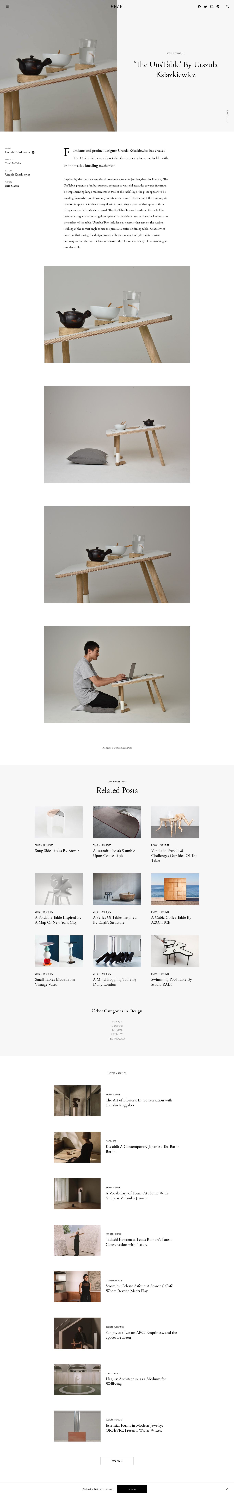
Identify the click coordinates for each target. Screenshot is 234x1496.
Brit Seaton (12, 186)
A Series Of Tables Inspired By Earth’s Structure (115, 920)
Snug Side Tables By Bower (57, 850)
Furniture (179, 53)
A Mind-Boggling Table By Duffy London (115, 982)
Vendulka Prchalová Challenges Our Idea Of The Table (174, 855)
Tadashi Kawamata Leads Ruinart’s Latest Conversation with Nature (138, 1242)
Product (116, 1034)
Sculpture (115, 1094)
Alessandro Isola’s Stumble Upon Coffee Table (114, 853)
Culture (117, 1373)
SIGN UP (132, 1489)
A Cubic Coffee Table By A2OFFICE (171, 920)
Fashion (117, 1021)
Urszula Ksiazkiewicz (17, 152)
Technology (116, 1038)
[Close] (227, 1489)
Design (170, 53)
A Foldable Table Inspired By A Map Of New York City (58, 920)
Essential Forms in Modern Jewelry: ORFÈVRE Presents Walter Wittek (134, 1428)
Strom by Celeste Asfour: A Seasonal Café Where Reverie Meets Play (139, 1288)
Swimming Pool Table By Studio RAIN (171, 982)
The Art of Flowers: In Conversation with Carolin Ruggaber (139, 1103)
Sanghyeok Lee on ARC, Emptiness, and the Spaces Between (141, 1335)
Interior (117, 1030)
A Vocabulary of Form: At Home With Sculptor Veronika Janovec (137, 1196)
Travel (109, 1141)
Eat (114, 1141)
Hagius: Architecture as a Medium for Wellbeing (136, 1381)
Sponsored (115, 1234)
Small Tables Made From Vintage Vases (55, 982)
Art (107, 1094)
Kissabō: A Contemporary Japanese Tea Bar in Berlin (143, 1149)
